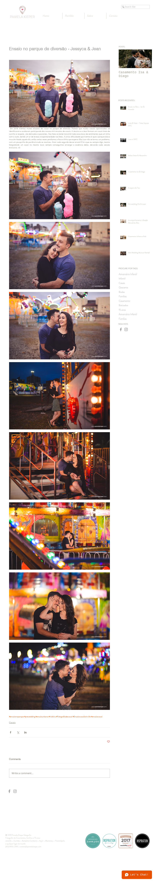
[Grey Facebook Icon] (121, 329)
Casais (12, 722)
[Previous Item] (123, 58)
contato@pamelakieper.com (30, 846)
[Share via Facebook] (10, 732)
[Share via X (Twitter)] (17, 732)
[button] (95, 16)
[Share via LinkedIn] (25, 732)
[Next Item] (147, 58)
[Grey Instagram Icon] (126, 329)
